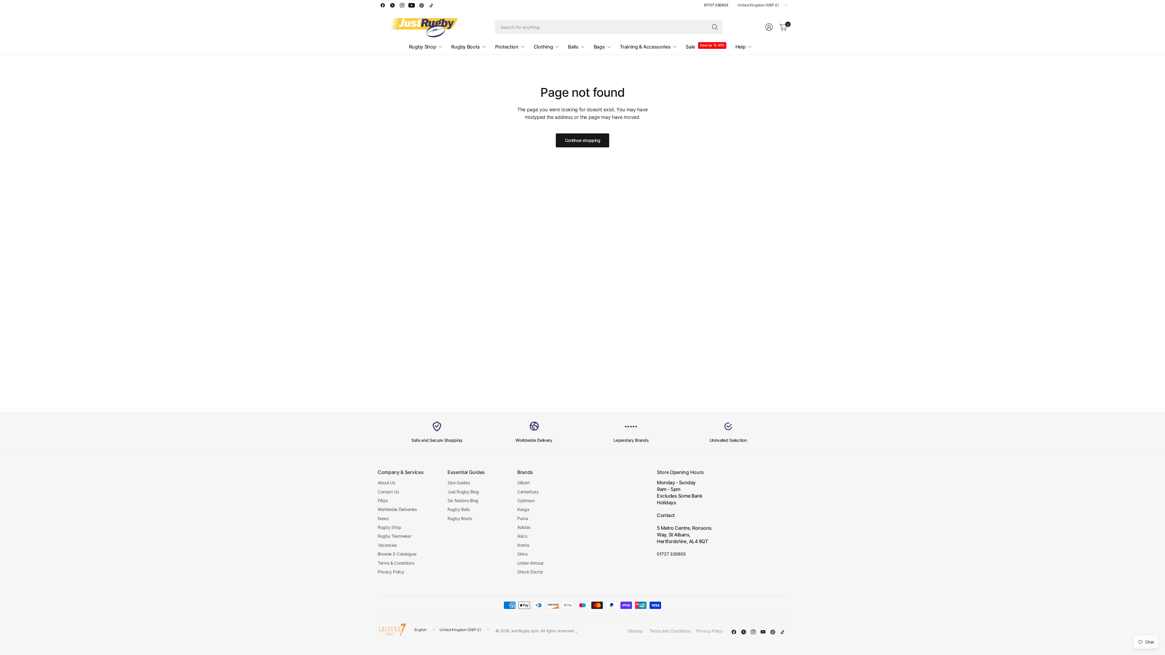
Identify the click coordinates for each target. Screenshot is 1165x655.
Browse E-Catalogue (397, 553)
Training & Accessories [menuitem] (645, 47)
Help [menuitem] (740, 47)
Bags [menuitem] (599, 47)
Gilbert (523, 482)
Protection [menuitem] (506, 47)
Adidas (523, 527)
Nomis (523, 545)
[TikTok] (431, 5)
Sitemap (635, 630)
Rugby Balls (458, 509)
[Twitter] (392, 5)
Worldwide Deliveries (397, 509)
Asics (522, 536)
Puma (522, 518)
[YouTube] (412, 5)
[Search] (714, 27)
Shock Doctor (530, 571)
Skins (522, 553)
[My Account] (769, 27)
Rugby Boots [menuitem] (465, 47)
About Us (386, 482)
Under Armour (530, 563)
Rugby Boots (459, 518)
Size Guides (458, 482)
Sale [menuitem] (690, 47)
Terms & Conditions (396, 563)
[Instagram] (402, 5)
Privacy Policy (391, 571)
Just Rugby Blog (463, 491)
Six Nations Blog (462, 500)
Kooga (523, 509)
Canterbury (528, 491)
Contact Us (388, 491)
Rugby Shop (389, 527)
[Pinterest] (421, 5)
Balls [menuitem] (573, 47)
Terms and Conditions (670, 630)
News (383, 518)
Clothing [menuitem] (543, 47)
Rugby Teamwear (394, 536)
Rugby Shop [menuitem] (422, 47)
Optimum (526, 500)
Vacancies (387, 545)
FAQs (383, 500)
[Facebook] (382, 5)
